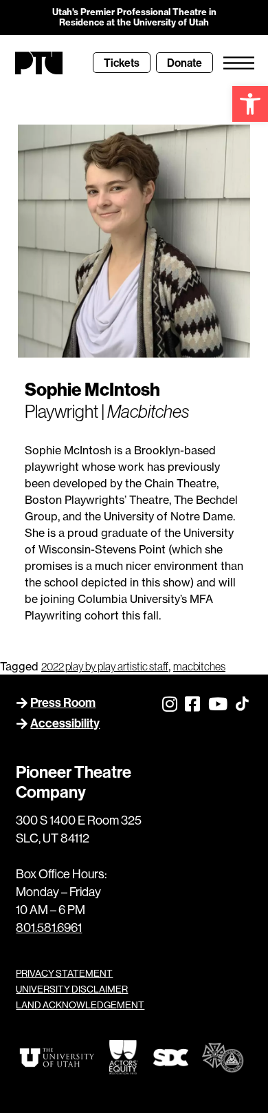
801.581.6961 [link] (49, 927)
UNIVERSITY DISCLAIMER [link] (72, 989)
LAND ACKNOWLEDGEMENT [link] (80, 1005)
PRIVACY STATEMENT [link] (64, 973)
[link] (250, 104)
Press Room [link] (63, 702)
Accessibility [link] (65, 723)
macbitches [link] (199, 666)
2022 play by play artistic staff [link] (104, 666)
